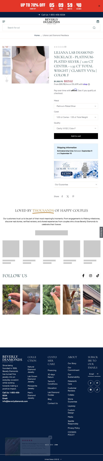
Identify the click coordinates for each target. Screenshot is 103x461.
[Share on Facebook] (62, 196)
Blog (50, 399)
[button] (76, 136)
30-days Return (51, 375)
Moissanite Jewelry (32, 387)
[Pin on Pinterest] (73, 196)
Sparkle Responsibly (73, 422)
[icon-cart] (97, 21)
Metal (56, 100)
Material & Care (72, 382)
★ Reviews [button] (101, 232)
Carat (56, 111)
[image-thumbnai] (7, 52)
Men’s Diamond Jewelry (32, 395)
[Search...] (94, 27)
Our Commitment (73, 368)
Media (70, 417)
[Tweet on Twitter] (67, 196)
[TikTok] (97, 389)
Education (52, 388)
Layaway (71, 406)
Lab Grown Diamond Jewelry (32, 379)
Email (91, 374)
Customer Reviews (72, 389)
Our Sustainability (74, 375)
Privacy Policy (74, 428)
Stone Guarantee (72, 400)
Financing (52, 370)
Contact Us (53, 403)
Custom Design (71, 411)
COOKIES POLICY (72, 433)
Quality (57, 123)
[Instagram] (90, 389)
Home (37, 35)
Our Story (72, 363)
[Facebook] (90, 383)
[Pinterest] (97, 383)
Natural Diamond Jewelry (32, 369)
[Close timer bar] (99, 6)
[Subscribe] (97, 374)
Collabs (71, 395)
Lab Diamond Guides (53, 393)
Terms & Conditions (52, 382)
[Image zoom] (30, 64)
